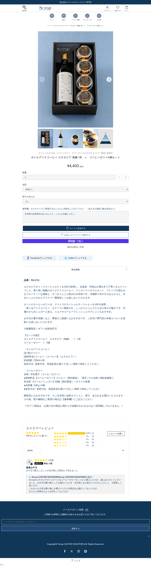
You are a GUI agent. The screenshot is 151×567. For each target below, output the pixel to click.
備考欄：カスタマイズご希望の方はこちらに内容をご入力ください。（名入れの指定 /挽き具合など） (69, 209)
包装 (24, 184)
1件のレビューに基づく (37, 435)
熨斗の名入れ (28, 196)
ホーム (49, 25)
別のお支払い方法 (75, 247)
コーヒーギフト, (63, 153)
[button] (60, 433)
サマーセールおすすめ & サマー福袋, (89, 153)
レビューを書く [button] (116, 433)
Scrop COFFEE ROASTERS (45, 8)
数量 (24, 172)
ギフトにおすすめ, (47, 153)
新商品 (109, 153)
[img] (41, 460)
